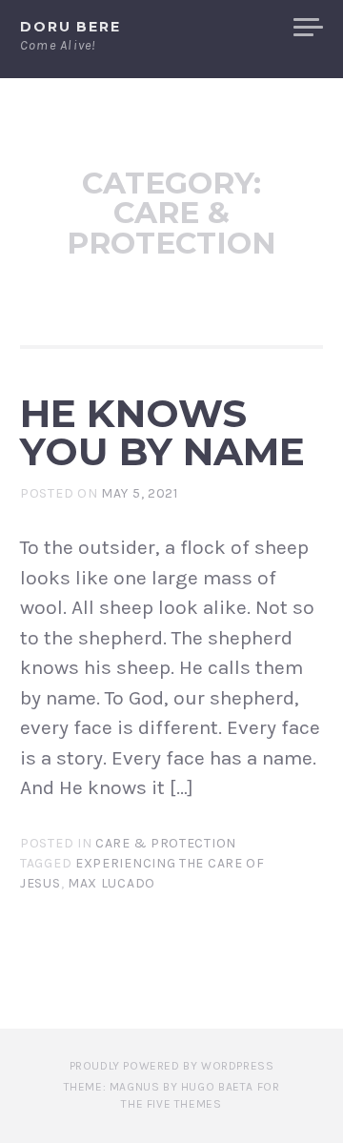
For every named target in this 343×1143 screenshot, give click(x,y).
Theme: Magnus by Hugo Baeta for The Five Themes (172, 1095)
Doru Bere (70, 26)
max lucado (111, 883)
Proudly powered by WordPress (172, 1065)
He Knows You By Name (162, 433)
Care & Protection (165, 843)
